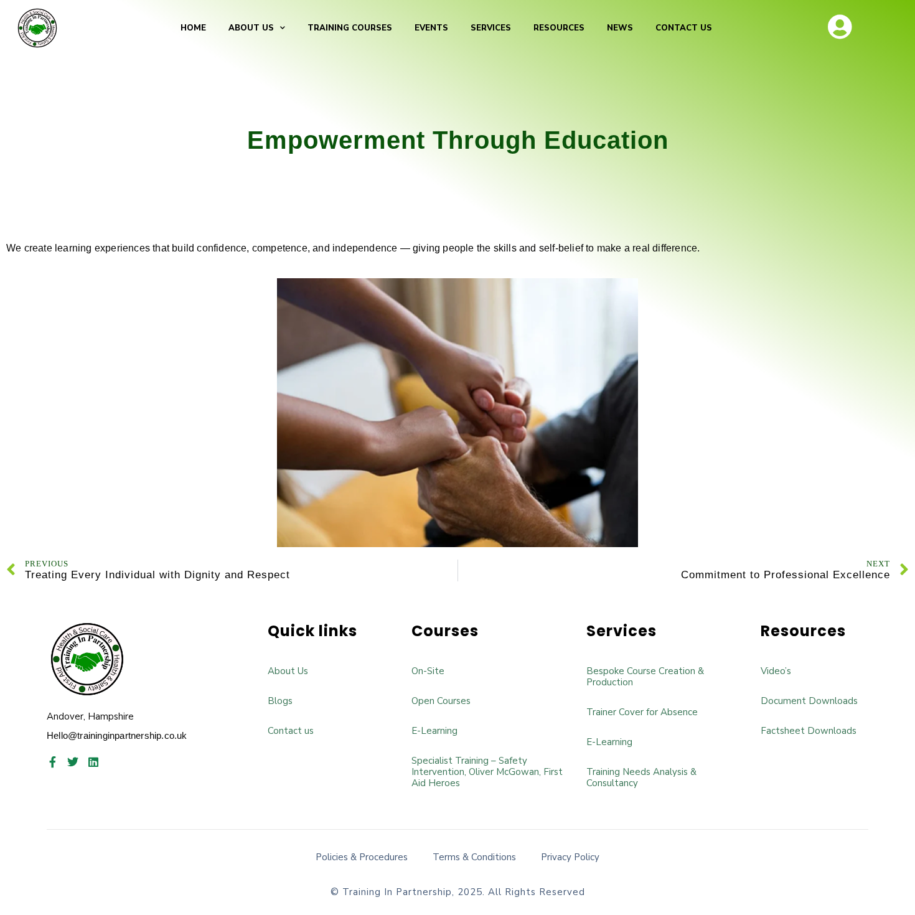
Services (491, 28)
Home (193, 28)
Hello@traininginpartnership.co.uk (117, 735)
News (620, 28)
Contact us (683, 28)
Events (431, 28)
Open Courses (441, 701)
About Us (251, 28)
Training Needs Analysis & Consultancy (641, 777)
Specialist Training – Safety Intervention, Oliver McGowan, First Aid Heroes (487, 771)
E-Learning (434, 731)
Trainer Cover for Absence (642, 712)
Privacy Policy (570, 857)
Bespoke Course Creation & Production (645, 676)
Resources (558, 28)
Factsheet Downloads (808, 731)
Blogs (280, 701)
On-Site (427, 671)
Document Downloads (809, 701)
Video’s (776, 671)
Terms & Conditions (474, 857)
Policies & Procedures (362, 857)
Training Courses (349, 28)
